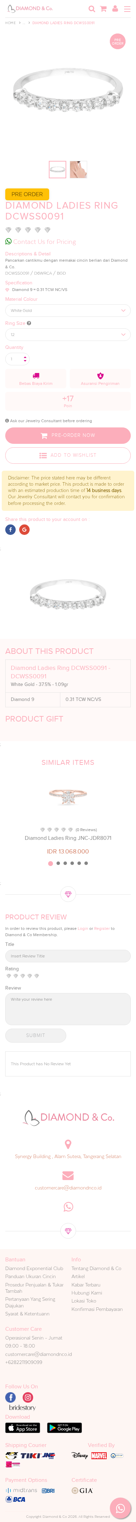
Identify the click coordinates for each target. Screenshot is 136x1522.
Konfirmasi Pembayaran (97, 1309)
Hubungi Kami (86, 1293)
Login (83, 928)
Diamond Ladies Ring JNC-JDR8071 (68, 838)
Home (10, 23)
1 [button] (50, 863)
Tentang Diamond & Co (96, 1268)
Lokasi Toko (83, 1301)
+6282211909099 (23, 1362)
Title (9, 944)
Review (13, 988)
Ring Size (16, 323)
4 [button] (72, 863)
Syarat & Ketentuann (27, 1313)
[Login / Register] (115, 8)
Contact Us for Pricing (44, 241)
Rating (12, 968)
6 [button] (86, 863)
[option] (68, 814)
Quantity (14, 347)
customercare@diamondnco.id (68, 1188)
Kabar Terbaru (85, 1285)
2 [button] (58, 863)
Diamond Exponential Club (34, 1268)
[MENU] (127, 9)
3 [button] (65, 863)
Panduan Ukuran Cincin (30, 1276)
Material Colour (21, 299)
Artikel (78, 1276)
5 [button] (79, 863)
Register (102, 928)
